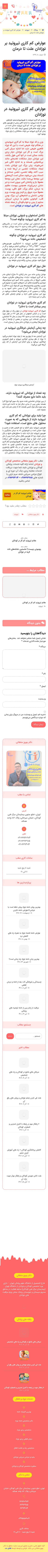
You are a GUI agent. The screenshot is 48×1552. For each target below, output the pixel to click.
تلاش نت (8, 1548)
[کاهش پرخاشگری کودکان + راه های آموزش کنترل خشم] (24, 1141)
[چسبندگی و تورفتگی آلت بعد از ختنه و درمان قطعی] (24, 973)
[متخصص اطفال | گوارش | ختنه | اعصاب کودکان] (36, 7)
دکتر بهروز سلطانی (33, 514)
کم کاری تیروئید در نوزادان (27, 205)
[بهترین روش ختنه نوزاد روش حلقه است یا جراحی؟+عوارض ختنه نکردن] (24, 898)
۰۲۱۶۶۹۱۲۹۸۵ (27, 477)
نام (44, 673)
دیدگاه (42, 646)
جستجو (10, 1036)
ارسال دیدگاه (38, 724)
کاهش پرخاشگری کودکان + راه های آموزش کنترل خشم (24, 1151)
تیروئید (16, 514)
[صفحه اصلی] (43, 30)
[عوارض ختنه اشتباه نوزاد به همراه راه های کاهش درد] (24, 924)
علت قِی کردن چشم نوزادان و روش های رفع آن (24, 1100)
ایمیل (43, 686)
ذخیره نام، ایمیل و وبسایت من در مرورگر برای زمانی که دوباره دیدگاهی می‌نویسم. (25, 716)
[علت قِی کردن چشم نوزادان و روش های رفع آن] (24, 1089)
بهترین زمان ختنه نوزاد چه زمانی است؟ (24, 959)
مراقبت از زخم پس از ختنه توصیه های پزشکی (24, 1009)
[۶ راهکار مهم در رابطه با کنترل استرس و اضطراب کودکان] (24, 1115)
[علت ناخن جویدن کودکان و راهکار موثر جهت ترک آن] (24, 1167)
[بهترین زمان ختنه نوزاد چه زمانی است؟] (24, 950)
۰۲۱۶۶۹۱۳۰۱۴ (13, 477)
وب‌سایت (42, 698)
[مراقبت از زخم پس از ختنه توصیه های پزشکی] (24, 999)
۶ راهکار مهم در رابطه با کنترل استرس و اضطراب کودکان (24, 1126)
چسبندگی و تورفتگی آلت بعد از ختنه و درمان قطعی (24, 983)
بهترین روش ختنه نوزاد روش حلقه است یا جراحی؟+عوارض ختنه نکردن (24, 909)
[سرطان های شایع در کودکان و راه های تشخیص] (24, 1063)
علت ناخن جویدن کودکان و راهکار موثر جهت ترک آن (24, 1177)
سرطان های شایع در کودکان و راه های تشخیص (24, 1074)
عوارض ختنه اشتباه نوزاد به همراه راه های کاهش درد (24, 935)
